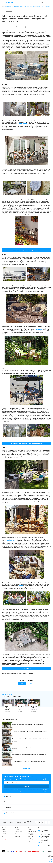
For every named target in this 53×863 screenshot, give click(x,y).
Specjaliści (18, 822)
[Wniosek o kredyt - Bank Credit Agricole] (43, 851)
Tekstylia (4, 833)
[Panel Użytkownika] (45, 2)
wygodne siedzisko (10, 540)
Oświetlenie (4, 831)
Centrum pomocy (45, 845)
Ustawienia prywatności (31, 840)
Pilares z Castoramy (22, 123)
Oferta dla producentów (31, 834)
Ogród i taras (5, 835)
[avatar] (3, 11)
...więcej (44, 790)
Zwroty (16, 833)
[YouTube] (40, 822)
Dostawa (17, 829)
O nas (29, 829)
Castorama (9, 11)
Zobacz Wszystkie (26, 768)
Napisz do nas (44, 842)
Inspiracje (11, 822)
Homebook (30, 827)
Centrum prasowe (32, 831)
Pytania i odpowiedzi (17, 835)
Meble (3, 829)
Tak (22, 683)
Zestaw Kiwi (39, 329)
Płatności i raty (18, 831)
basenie (21, 585)
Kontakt (30, 843)
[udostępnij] (50, 860)
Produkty (4, 822)
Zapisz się (26, 786)
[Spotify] (49, 822)
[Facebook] (36, 822)
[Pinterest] (46, 822)
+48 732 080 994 (45, 830)
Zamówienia (18, 827)
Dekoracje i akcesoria (4, 837)
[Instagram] (43, 822)
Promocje (4, 839)
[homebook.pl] (9, 2)
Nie (31, 683)
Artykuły (25, 822)
